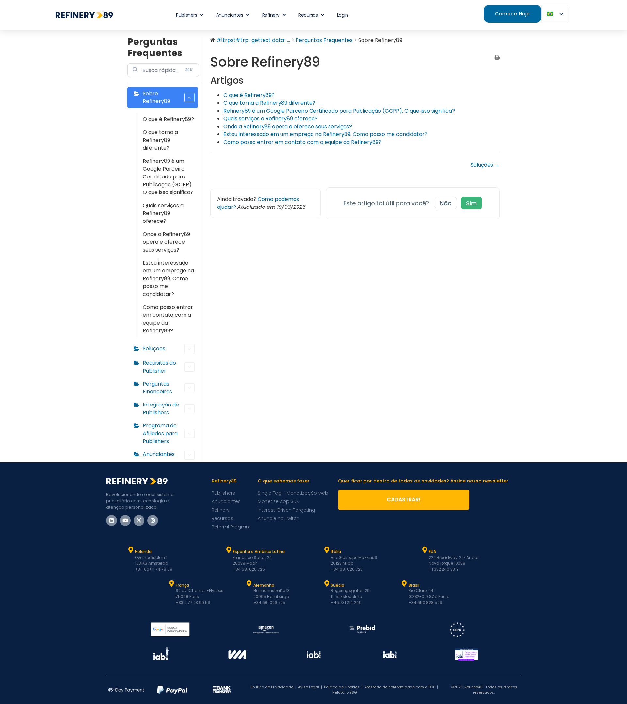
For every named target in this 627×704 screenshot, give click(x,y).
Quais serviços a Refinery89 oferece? (163, 213)
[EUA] (424, 550)
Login (342, 15)
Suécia (337, 585)
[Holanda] (130, 550)
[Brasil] (404, 583)
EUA (432, 551)
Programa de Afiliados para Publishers (160, 433)
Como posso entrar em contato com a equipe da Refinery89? (168, 318)
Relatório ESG (344, 692)
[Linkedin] (111, 520)
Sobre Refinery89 (156, 97)
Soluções (154, 348)
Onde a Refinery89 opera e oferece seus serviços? (166, 241)
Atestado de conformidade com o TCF (399, 687)
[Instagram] (152, 520)
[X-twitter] (139, 520)
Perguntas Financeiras (157, 387)
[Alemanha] (249, 583)
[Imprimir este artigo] (497, 58)
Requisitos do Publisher (159, 367)
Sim (471, 203)
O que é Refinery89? (168, 119)
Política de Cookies (342, 687)
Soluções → (485, 165)
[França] (171, 583)
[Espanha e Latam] (228, 550)
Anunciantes (229, 15)
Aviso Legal (308, 687)
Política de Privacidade (271, 687)
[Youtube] (125, 520)
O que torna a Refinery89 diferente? (160, 140)
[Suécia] (326, 583)
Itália (336, 551)
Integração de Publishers (161, 408)
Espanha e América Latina (259, 551)
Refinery (271, 15)
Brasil (414, 585)
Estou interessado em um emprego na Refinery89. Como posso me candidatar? (168, 278)
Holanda (143, 551)
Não (446, 203)
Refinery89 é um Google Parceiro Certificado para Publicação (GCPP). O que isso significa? (168, 176)
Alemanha (263, 585)
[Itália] (326, 550)
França (182, 585)
